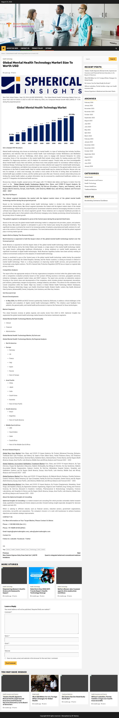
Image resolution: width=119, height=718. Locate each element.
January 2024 (89, 166)
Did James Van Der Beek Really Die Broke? (97, 83)
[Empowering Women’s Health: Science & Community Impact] (14, 575)
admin (14, 73)
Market (18, 549)
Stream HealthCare (90, 186)
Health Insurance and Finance (94, 180)
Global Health (89, 177)
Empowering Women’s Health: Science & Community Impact (14, 591)
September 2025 (90, 117)
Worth (43, 549)
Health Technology (7, 59)
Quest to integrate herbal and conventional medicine (62, 554)
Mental (23, 549)
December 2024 (89, 145)
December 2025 (89, 108)
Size (27, 549)
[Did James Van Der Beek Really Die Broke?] (74, 683)
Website (7, 651)
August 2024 (88, 157)
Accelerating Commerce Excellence (96, 200)
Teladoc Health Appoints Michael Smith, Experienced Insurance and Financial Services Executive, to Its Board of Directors (100, 73)
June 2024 (88, 163)
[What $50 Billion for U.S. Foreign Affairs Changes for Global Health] (45, 683)
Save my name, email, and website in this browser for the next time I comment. (32, 658)
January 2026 (89, 105)
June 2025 (88, 127)
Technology (33, 549)
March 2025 (88, 136)
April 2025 (88, 133)
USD (39, 549)
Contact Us (25, 48)
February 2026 (89, 102)
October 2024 (89, 151)
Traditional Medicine (91, 189)
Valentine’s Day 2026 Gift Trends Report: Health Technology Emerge (40, 591)
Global (8, 549)
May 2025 (87, 130)
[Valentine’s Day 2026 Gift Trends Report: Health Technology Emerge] (41, 575)
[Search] (116, 48)
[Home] (4, 48)
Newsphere (65, 716)
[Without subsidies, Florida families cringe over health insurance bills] (104, 683)
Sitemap (49, 48)
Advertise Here (12, 48)
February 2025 (89, 139)
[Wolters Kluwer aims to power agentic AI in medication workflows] (69, 575)
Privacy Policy (37, 48)
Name (7, 636)
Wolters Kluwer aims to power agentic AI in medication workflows (69, 591)
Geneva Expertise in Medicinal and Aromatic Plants (100, 91)
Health (13, 549)
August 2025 (88, 121)
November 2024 (89, 148)
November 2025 (89, 111)
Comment (8, 612)
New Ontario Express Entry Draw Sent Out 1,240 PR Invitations (20, 555)
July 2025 (87, 124)
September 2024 (90, 154)
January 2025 (89, 142)
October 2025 (89, 114)
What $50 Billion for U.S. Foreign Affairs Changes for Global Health (44, 699)
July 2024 (87, 160)
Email (7, 643)
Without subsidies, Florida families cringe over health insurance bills (101, 699)
